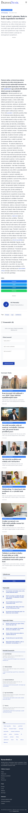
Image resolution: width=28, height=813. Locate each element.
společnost (7, 89)
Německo (6, 742)
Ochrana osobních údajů (6, 799)
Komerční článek (12, 728)
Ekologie (7, 314)
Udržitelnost (18, 314)
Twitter (14, 284)
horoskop (16, 734)
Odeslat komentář (8, 363)
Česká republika (7, 726)
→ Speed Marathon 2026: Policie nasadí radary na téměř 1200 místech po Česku (13, 711)
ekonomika (6, 731)
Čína (17, 739)
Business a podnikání (7, 10)
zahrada (12, 736)
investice (6, 736)
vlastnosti (15, 216)
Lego (12, 314)
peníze (5, 734)
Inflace (17, 736)
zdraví (12, 739)
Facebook (14, 281)
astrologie (21, 728)
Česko (2, 771)
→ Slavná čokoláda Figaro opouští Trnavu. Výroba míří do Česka (13, 672)
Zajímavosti (3, 773)
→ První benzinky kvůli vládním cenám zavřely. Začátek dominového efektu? (13, 698)
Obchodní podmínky (5, 801)
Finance (3, 778)
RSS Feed (3, 792)
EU (21, 734)
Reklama (3, 790)
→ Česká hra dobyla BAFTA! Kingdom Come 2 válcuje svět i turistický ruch (14, 659)
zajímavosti (6, 739)
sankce (10, 734)
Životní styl (3, 780)
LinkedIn (14, 287)
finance (5, 728)
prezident (10, 113)
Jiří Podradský (4, 12)
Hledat (14, 581)
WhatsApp (14, 290)
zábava (22, 739)
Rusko (14, 726)
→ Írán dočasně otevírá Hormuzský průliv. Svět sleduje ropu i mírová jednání (14, 685)
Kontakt (2, 786)
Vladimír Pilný (16, 811)
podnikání (20, 726)
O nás (2, 788)
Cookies (3, 803)
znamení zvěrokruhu (15, 731)
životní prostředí (17, 240)
